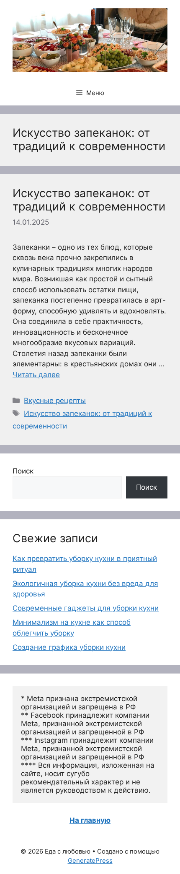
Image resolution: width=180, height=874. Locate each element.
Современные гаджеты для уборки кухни (86, 608)
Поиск (23, 471)
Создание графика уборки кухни (69, 647)
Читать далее (36, 375)
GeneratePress (90, 860)
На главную (90, 820)
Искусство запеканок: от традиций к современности (89, 199)
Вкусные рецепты (55, 400)
